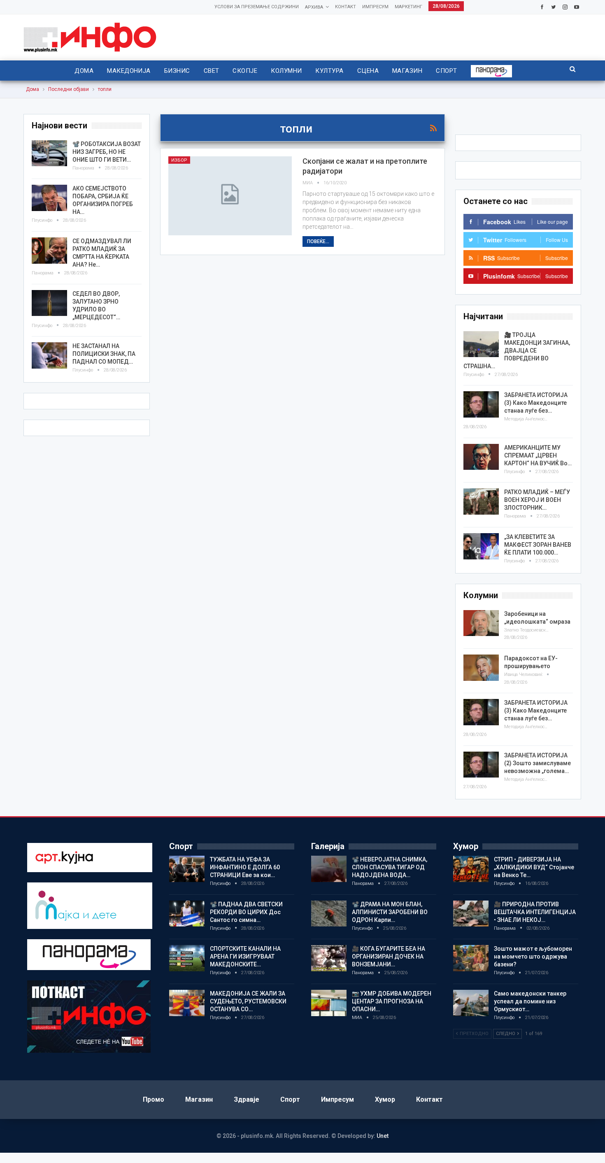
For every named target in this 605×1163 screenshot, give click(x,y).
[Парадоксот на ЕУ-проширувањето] (481, 668)
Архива (314, 7)
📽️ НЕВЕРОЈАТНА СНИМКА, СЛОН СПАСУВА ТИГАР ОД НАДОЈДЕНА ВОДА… (389, 867)
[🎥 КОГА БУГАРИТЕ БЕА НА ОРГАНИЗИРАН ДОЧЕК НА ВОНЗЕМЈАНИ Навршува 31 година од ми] (329, 958)
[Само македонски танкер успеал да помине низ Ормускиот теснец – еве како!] (471, 1003)
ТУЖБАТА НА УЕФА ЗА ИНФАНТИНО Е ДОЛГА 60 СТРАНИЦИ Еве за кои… (245, 867)
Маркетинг (408, 6)
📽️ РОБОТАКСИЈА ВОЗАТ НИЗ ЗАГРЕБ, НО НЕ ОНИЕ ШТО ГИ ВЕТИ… (106, 152)
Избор (179, 160)
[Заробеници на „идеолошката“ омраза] (481, 623)
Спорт (446, 70)
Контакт (345, 6)
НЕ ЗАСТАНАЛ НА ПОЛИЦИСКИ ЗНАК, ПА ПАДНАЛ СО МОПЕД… (103, 354)
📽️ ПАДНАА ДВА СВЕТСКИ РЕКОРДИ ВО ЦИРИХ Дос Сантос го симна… (246, 912)
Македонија (129, 70)
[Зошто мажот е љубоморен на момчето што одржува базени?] (471, 958)
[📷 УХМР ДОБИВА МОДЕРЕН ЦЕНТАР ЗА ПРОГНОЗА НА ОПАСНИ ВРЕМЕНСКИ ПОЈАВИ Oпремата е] (329, 1003)
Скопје (245, 70)
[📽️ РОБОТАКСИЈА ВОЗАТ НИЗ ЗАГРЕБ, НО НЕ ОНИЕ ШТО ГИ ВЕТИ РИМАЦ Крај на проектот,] (49, 153)
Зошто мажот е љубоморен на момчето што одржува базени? (533, 956)
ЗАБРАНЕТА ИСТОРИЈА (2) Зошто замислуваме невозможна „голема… (537, 763)
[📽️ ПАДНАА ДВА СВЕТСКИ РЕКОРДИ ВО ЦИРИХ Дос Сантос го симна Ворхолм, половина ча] (187, 914)
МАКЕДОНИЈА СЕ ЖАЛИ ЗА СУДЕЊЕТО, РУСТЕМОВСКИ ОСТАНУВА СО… (248, 1001)
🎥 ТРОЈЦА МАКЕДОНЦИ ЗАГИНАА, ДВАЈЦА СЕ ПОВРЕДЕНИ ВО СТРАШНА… (516, 350)
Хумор (385, 1099)
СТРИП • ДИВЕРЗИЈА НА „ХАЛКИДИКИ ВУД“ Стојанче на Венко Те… (534, 867)
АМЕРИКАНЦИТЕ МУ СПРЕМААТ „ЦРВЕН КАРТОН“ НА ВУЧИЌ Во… (538, 455)
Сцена (368, 70)
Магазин (407, 70)
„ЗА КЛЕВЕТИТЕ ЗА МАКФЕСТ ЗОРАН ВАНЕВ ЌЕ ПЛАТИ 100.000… (537, 545)
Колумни (286, 70)
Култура (329, 70)
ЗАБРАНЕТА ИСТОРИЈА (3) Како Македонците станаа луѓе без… (536, 403)
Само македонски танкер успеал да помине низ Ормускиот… (530, 1001)
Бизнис (177, 70)
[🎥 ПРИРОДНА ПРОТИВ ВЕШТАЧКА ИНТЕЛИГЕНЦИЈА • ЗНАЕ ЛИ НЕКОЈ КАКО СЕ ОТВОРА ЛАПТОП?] (471, 914)
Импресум (375, 6)
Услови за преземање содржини (256, 6)
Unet (383, 1136)
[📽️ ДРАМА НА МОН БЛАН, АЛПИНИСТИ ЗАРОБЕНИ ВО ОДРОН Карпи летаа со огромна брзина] (329, 914)
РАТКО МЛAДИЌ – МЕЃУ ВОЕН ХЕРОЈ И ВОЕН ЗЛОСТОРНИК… (537, 500)
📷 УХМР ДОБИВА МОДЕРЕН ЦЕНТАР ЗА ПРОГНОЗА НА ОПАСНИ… (391, 1001)
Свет (211, 70)
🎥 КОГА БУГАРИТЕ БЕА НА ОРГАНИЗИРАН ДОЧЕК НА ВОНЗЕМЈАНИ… (388, 956)
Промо (153, 1099)
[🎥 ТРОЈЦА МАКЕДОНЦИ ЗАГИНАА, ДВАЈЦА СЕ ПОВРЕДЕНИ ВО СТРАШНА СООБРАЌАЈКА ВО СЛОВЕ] (481, 344)
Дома (83, 70)
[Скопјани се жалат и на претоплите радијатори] (230, 195)
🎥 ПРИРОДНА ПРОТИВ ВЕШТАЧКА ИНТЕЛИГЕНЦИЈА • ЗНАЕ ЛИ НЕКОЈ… (535, 912)
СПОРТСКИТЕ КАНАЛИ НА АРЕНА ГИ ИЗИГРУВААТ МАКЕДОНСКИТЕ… (245, 956)
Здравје (246, 1099)
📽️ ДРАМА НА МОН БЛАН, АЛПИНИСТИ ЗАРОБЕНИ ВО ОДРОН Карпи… (390, 912)
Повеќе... (318, 241)
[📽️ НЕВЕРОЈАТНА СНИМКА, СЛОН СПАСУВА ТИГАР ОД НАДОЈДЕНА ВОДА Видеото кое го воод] (329, 869)
